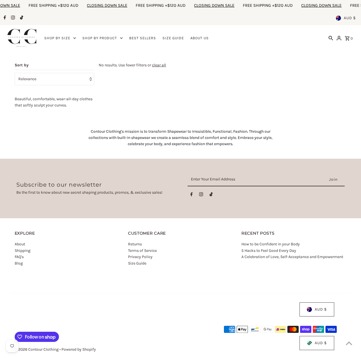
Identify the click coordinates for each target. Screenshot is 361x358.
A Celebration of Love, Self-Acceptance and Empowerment (292, 256)
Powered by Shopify (78, 349)
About (20, 244)
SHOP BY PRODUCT (99, 38)
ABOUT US (199, 38)
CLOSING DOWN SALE (95, 5)
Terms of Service (142, 250)
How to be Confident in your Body (270, 244)
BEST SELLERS (142, 38)
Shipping (22, 250)
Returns (135, 244)
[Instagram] (12, 18)
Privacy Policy (140, 256)
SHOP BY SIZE (57, 38)
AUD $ (350, 18)
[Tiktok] (21, 18)
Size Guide (137, 263)
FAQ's (19, 256)
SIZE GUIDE (173, 38)
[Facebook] (4, 18)
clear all (159, 65)
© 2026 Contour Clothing (37, 349)
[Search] (330, 38)
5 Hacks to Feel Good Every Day (268, 250)
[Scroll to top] (349, 343)
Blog (19, 263)
